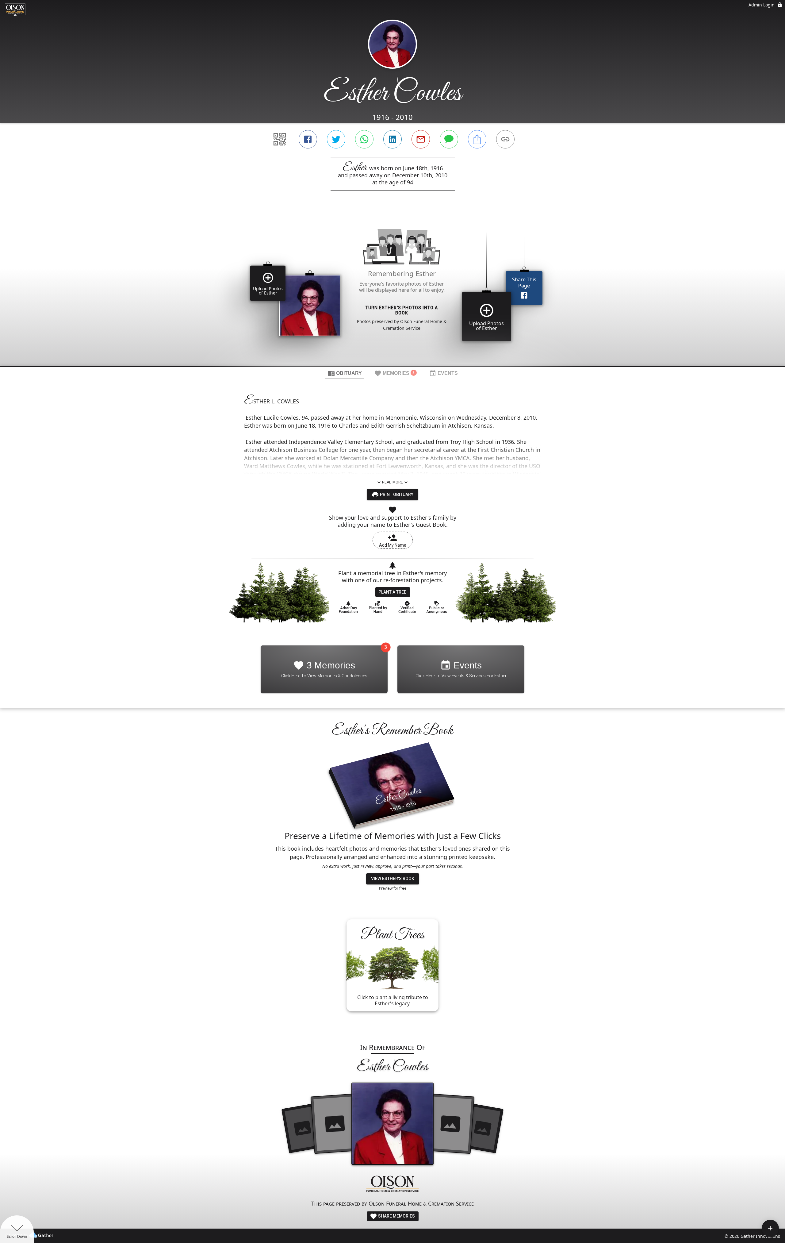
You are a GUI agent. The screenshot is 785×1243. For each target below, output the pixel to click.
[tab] (344, 373)
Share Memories (396, 1216)
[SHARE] (477, 139)
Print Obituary (396, 494)
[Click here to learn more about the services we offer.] (392, 1184)
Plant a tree (392, 592)
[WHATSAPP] (364, 139)
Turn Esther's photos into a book (402, 310)
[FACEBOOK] (308, 139)
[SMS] (449, 139)
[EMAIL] (421, 139)
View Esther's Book (392, 878)
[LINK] (505, 139)
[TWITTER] (336, 139)
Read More (392, 482)
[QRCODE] (279, 139)
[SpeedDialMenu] (770, 1228)
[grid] (392, 289)
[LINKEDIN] (392, 139)
